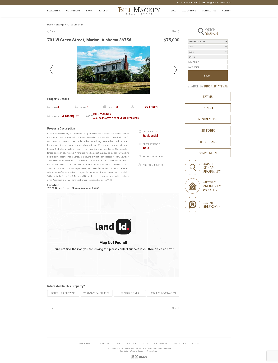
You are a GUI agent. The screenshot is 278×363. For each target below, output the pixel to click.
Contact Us (209, 10)
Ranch (208, 108)
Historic (103, 10)
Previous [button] (51, 70)
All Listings (189, 10)
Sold (173, 10)
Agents (226, 10)
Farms (208, 97)
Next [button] (175, 70)
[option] (113, 70)
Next (174, 31)
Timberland (208, 142)
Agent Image (152, 351)
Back (52, 31)
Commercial (73, 10)
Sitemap (167, 348)
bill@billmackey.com (219, 2)
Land (89, 10)
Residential (53, 10)
